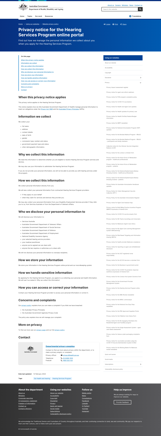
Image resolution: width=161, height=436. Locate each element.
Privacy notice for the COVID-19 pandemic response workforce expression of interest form (122, 271)
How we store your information (32, 75)
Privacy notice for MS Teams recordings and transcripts (123, 219)
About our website (110, 63)
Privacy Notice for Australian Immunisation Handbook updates (122, 185)
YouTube (85, 409)
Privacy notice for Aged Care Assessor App (119, 202)
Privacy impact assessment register (117, 87)
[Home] (40, 6)
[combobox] (119, 9)
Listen (108, 24)
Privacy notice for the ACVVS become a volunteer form (123, 260)
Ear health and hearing (42, 378)
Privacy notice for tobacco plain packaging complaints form (123, 335)
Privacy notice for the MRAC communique (119, 299)
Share (124, 24)
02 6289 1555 (68, 358)
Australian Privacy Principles (69, 109)
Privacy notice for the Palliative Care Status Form (121, 316)
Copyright (108, 72)
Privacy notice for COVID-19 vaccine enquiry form (121, 214)
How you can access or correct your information (38, 81)
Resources (49, 16)
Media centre (86, 393)
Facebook (85, 401)
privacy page (41, 330)
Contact (24, 90)
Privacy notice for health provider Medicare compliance (123, 242)
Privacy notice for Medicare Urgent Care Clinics (120, 224)
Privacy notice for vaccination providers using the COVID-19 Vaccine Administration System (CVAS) (121, 342)
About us (111, 5)
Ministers (125, 5)
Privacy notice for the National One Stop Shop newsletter (120, 305)
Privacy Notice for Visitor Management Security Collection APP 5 (120, 192)
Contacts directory (25, 409)
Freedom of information (26, 403)
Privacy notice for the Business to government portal (122, 265)
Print (116, 24)
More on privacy (27, 87)
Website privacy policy (50, 24)
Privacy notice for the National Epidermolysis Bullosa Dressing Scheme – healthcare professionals (122, 172)
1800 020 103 (68, 360)
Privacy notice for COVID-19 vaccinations (119, 102)
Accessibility (108, 67)
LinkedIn (85, 403)
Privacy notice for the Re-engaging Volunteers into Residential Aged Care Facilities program (121, 321)
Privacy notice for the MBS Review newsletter (120, 295)
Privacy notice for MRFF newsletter (117, 123)
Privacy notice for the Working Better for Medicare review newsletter (121, 348)
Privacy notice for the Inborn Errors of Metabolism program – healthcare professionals (121, 158)
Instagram (85, 411)
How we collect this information (32, 69)
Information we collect (29, 63)
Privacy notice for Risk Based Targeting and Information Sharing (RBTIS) (123, 236)
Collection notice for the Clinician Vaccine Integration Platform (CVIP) (122, 147)
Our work (38, 16)
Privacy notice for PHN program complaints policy (121, 97)
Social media (109, 359)
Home (22, 16)
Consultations (87, 398)
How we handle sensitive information (34, 78)
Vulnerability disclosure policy (114, 369)
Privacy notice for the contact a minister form (120, 153)
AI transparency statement (27, 401)
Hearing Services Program (62, 378)
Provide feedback (122, 402)
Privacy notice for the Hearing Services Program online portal (123, 289)
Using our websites (32, 24)
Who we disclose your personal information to (37, 72)
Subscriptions (109, 364)
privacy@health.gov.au (71, 355)
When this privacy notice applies (32, 60)
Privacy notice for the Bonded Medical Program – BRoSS (123, 134)
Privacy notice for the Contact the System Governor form (123, 276)
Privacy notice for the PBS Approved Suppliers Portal (122, 311)
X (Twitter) (85, 406)
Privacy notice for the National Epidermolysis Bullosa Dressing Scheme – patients (122, 178)
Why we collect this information (32, 66)
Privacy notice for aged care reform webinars (120, 92)
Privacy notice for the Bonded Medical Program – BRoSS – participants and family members (123, 140)
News (131, 5)
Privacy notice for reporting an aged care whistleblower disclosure (123, 247)
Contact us (138, 5)
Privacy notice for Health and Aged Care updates (121, 106)
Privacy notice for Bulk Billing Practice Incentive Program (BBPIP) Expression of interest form (123, 208)
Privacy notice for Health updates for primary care (121, 111)
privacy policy (26, 305)
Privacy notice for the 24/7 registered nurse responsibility (119, 254)
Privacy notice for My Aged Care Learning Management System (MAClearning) (123, 229)
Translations (136, 16)
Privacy (107, 82)
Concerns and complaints (30, 84)
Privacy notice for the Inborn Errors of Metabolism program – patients (121, 165)
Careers (118, 5)
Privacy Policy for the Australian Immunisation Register (122, 198)
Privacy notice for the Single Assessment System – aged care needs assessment (123, 328)
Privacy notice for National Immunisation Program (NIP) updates (123, 128)
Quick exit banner (110, 354)
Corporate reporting (25, 398)
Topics (29, 16)
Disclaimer (108, 77)
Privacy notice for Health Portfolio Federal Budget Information (121, 117)
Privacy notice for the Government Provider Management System (119, 282)
